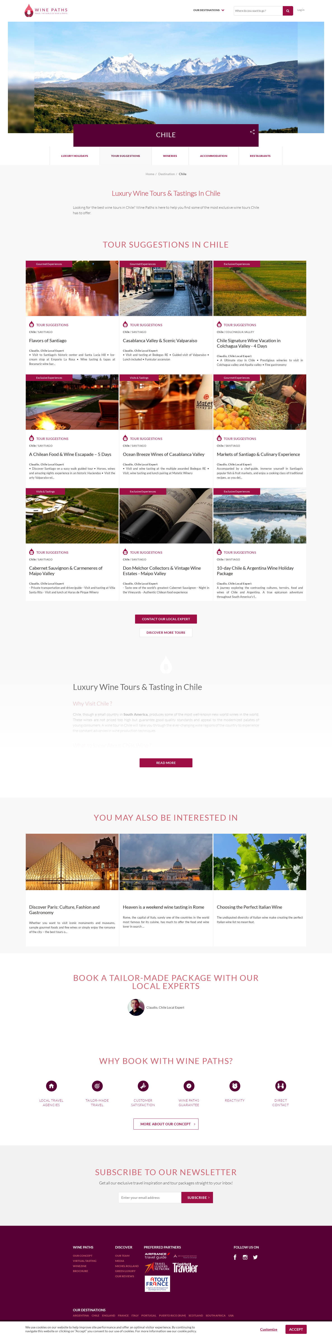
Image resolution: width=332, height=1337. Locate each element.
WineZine (80, 1266)
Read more (166, 763)
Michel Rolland (127, 1266)
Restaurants (260, 156)
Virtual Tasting (84, 1261)
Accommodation (213, 156)
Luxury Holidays (74, 156)
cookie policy (187, 1331)
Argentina (81, 1315)
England (109, 1315)
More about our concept (165, 1124)
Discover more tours (166, 632)
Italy (135, 1315)
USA (231, 1315)
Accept (296, 1329)
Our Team (122, 1255)
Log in (300, 10)
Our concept (82, 1255)
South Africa (216, 1315)
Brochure (80, 1271)
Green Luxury (125, 1271)
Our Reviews (124, 1276)
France (123, 1315)
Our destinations (206, 10)
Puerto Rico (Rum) (172, 1315)
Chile (96, 1315)
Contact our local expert (166, 619)
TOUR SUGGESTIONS (125, 156)
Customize (268, 1329)
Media (119, 1261)
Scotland (196, 1315)
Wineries (170, 156)
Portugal (149, 1315)
